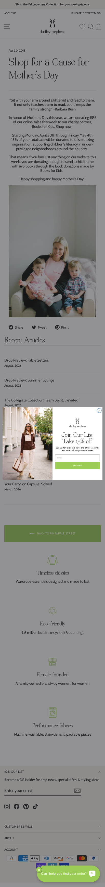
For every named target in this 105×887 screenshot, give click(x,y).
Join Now (77, 465)
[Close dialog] (99, 410)
